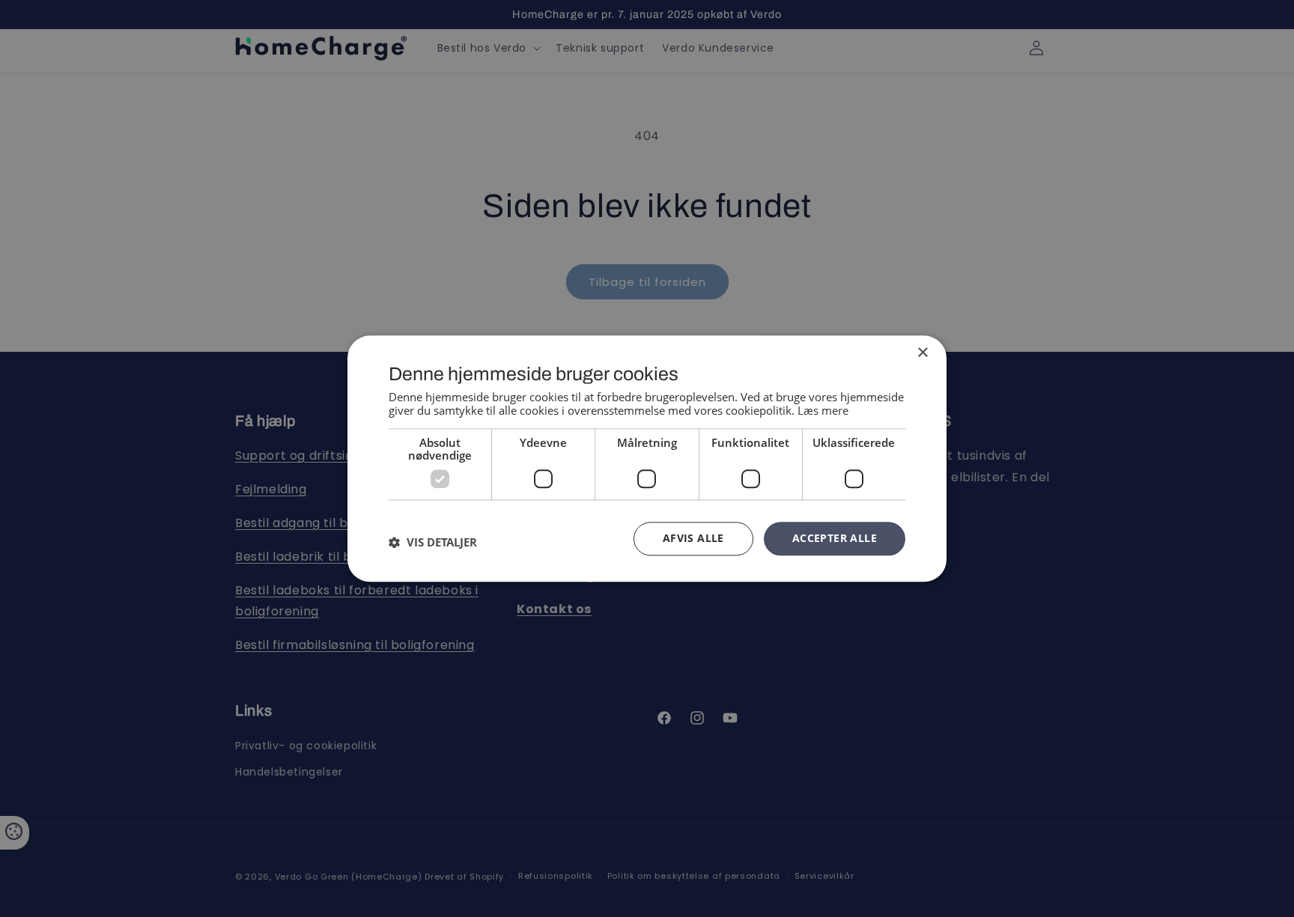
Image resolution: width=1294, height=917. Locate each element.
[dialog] (647, 458)
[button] (433, 542)
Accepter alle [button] (834, 538)
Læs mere (823, 410)
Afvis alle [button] (693, 538)
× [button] (922, 353)
